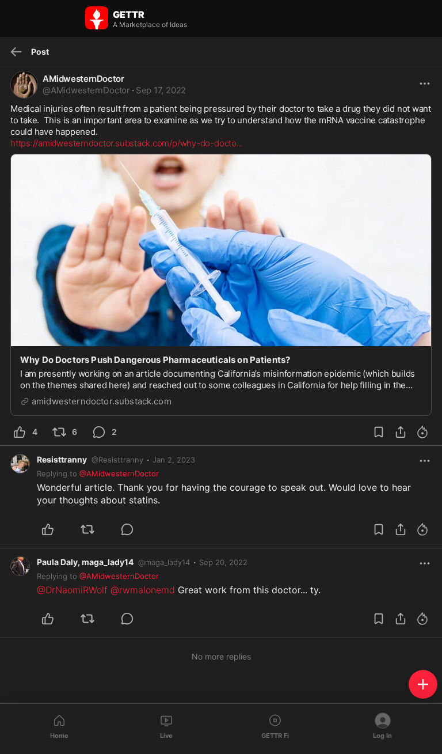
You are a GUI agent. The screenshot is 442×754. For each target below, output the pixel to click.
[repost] (94, 529)
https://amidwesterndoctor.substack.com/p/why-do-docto (126, 143)
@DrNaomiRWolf (72, 590)
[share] (400, 432)
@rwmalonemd (142, 590)
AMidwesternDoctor (83, 78)
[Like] (54, 529)
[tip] (422, 432)
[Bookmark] (378, 432)
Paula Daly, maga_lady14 (85, 562)
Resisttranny (62, 459)
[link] (174, 459)
